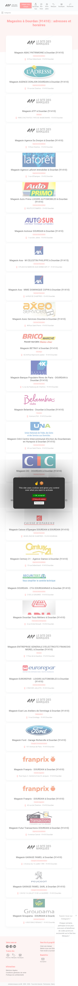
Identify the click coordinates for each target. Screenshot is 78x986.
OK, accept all (40, 495)
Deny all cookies (39, 499)
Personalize (39, 503)
